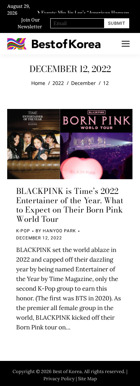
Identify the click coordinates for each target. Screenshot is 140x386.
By (56, 230)
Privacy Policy (59, 379)
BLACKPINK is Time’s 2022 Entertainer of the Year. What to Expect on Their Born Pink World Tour (69, 205)
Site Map (87, 379)
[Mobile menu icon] (125, 44)
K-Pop (23, 231)
